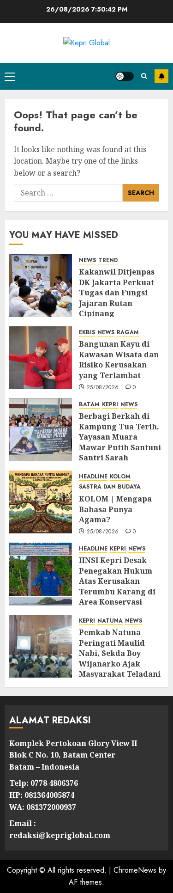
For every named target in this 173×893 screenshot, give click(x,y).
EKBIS (87, 332)
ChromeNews (134, 870)
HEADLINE (93, 477)
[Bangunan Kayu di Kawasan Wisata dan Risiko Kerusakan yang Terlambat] (40, 357)
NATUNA (110, 621)
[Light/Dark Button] (124, 76)
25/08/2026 (103, 387)
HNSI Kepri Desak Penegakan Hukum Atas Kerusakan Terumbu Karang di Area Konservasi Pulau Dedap (117, 586)
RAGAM (128, 332)
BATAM (89, 405)
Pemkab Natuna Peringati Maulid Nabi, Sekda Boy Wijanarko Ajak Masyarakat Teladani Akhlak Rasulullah (120, 658)
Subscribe (161, 76)
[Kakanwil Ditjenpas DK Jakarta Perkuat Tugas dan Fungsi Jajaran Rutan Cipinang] (40, 285)
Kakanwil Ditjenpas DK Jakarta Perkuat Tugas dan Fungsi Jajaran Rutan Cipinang (117, 292)
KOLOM (120, 477)
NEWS (87, 260)
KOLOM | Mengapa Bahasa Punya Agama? (115, 509)
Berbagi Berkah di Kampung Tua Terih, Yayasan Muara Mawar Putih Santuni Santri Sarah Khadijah (120, 442)
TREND (108, 260)
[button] (10, 76)
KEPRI (110, 405)
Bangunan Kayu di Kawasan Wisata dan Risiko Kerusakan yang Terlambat (119, 359)
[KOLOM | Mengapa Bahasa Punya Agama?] (40, 502)
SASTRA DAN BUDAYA (110, 487)
